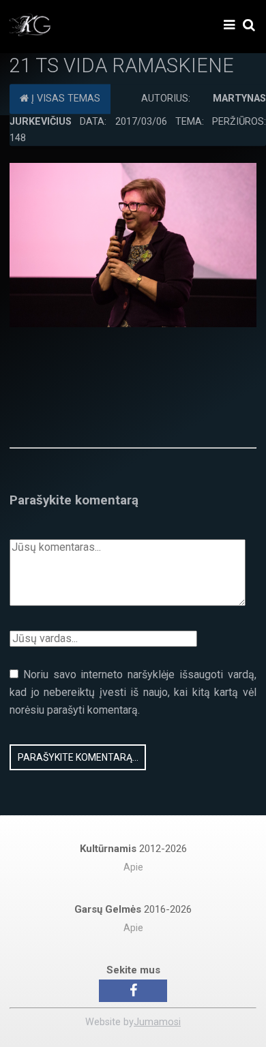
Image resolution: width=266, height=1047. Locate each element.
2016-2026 (133, 909)
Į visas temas (64, 98)
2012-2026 (133, 849)
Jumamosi (157, 1022)
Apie (133, 867)
